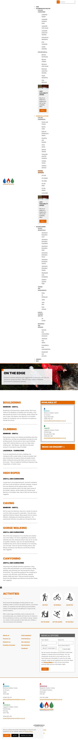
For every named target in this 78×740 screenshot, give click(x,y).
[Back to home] (8, 181)
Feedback (24, 648)
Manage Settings (26, 735)
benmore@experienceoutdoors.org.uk (55, 420)
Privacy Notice (48, 662)
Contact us (6, 638)
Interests (44, 645)
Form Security (64, 645)
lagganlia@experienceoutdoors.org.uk (55, 438)
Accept (7, 735)
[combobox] (66, 1)
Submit (45, 669)
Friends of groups (9, 645)
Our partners (25, 645)
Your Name (44, 640)
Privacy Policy (29, 731)
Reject (15, 735)
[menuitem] (37, 6)
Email (61, 640)
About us (6, 635)
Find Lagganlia (26, 635)
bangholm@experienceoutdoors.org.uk (51, 699)
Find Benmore (25, 638)
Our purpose (25, 641)
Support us (6, 641)
